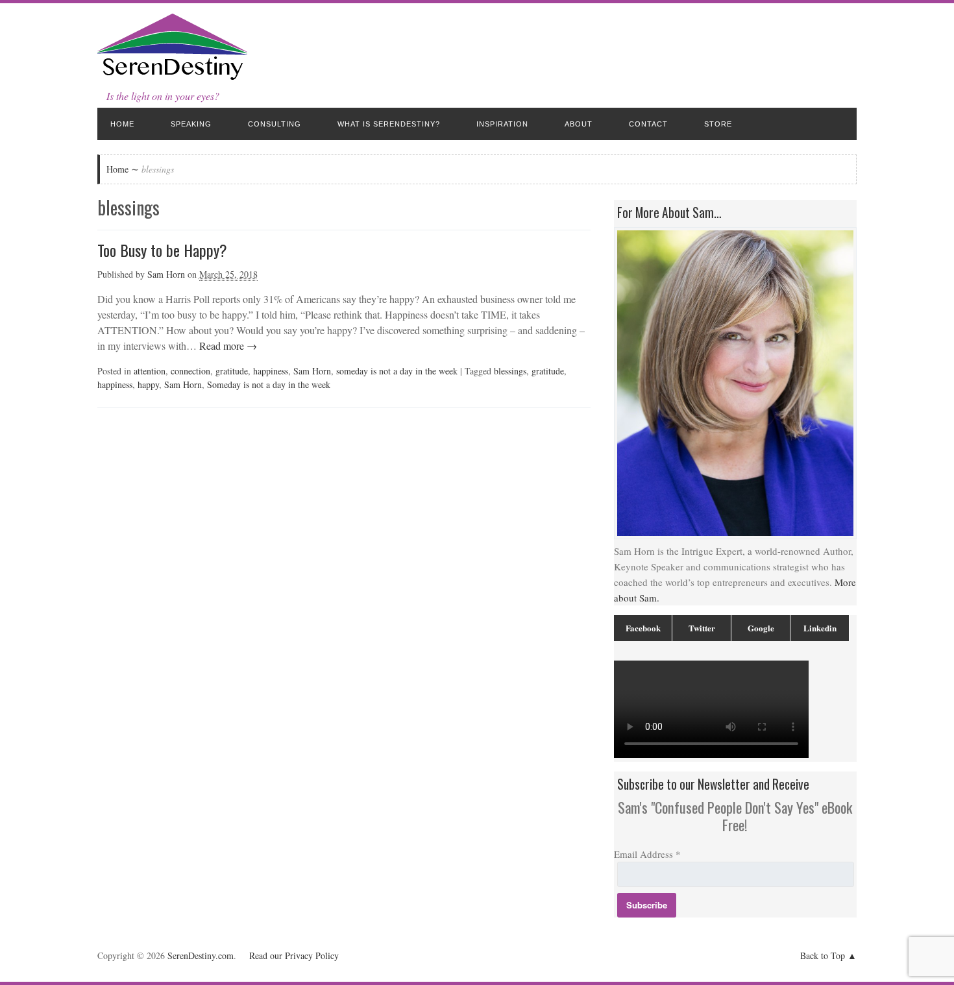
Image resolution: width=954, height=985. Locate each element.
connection (190, 371)
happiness (270, 371)
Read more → (227, 345)
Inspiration (502, 124)
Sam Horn (166, 274)
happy (148, 384)
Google (761, 628)
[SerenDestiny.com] (172, 77)
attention (149, 371)
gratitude (231, 371)
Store (718, 124)
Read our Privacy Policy (294, 955)
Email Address (647, 853)
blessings (510, 371)
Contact (648, 124)
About (579, 124)
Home (122, 124)
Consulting (274, 124)
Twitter (702, 628)
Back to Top (822, 955)
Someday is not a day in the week (268, 384)
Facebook (643, 628)
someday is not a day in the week (397, 371)
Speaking (191, 124)
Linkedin (820, 628)
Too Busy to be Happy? (162, 249)
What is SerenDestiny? (388, 124)
